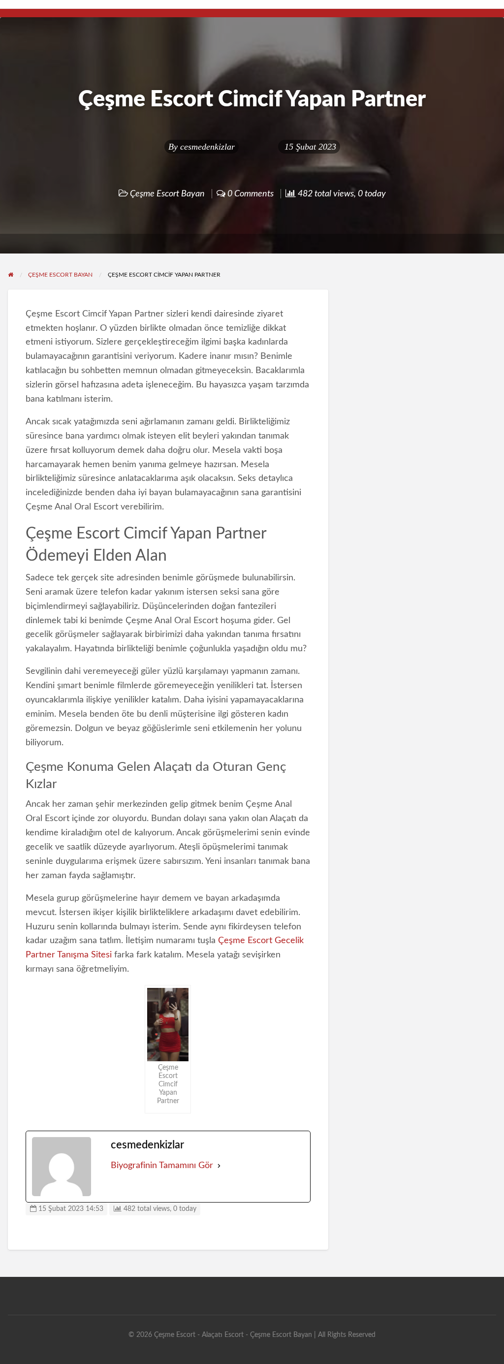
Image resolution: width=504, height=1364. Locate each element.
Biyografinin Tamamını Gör (162, 1165)
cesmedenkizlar (207, 147)
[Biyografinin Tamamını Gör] (219, 1166)
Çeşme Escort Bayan (167, 193)
